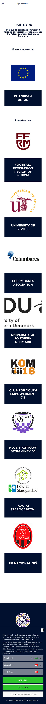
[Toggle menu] (3, 3)
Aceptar (23, 680)
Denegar (23, 687)
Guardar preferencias (23, 694)
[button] (42, 630)
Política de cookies (13, 700)
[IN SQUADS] (23, 3)
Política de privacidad (30, 700)
